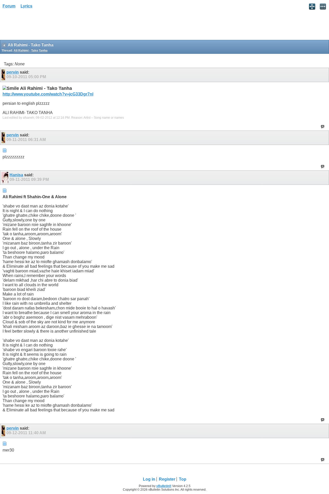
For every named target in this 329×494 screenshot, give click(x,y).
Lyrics (26, 6)
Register (167, 479)
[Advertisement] (41, 26)
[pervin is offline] (4, 75)
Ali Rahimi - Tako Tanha (31, 50)
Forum (9, 6)
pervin (12, 72)
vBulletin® (163, 486)
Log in (149, 479)
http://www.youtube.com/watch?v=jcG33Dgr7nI (48, 94)
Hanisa (16, 175)
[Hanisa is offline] (6, 177)
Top (182, 479)
